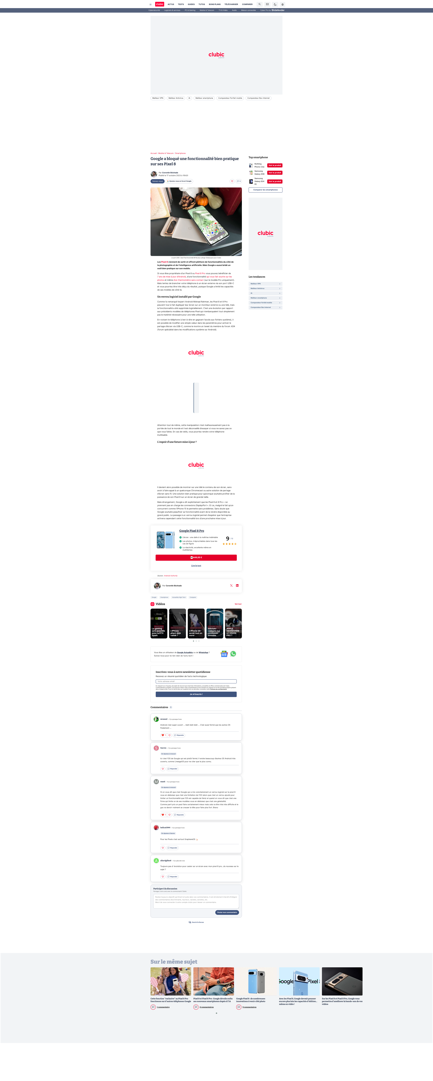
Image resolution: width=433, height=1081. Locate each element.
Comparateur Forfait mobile (230, 98)
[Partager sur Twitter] (427, 1069)
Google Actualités (185, 652)
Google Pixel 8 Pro (191, 531)
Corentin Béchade (170, 173)
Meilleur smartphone (204, 98)
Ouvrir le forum (198, 922)
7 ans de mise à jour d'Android (171, 277)
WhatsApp (203, 652)
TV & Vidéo (223, 10)
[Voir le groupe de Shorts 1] (193, 641)
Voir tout (238, 604)
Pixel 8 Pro (200, 274)
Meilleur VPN (157, 98)
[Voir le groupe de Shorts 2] (196, 641)
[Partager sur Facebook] (427, 1062)
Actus (171, 4)
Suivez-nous (157, 181)
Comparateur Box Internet (258, 98)
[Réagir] (232, 181)
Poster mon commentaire (227, 912)
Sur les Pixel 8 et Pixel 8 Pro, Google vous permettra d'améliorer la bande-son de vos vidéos (342, 1001)
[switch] (275, 4)
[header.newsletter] (267, 4)
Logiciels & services (172, 10)
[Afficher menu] (150, 4)
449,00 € (197, 558)
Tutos (202, 4)
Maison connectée (248, 10)
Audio (234, 10)
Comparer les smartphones (265, 190)
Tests (181, 4)
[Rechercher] (259, 4)
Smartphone (180, 153)
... (196, 386)
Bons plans (215, 4)
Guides (191, 4)
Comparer (247, 4)
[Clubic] (159, 4)
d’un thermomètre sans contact (189, 280)
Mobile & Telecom (207, 10)
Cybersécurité (154, 10)
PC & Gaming (190, 10)
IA (189, 98)
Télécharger (231, 4)
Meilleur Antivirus (176, 98)
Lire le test (196, 565)
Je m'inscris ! (196, 694)
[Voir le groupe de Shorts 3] (199, 641)
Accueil (154, 153)
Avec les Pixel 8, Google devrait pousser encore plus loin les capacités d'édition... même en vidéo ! (298, 1001)
